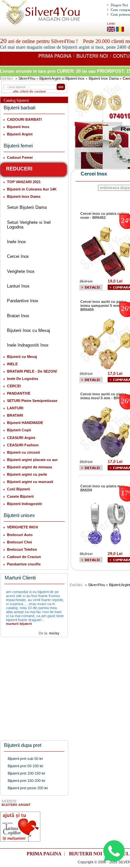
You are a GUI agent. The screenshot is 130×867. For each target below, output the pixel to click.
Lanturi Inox (18, 286)
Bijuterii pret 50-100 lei (25, 766)
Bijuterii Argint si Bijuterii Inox (62, 78)
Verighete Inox (21, 271)
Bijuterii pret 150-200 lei (26, 781)
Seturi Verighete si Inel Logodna (29, 225)
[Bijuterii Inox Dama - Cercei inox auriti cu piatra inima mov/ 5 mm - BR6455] (91, 467)
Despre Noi (119, 5)
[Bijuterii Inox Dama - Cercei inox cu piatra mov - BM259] (91, 559)
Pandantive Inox (22, 300)
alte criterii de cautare (29, 91)
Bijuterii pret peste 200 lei (28, 788)
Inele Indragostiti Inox (28, 345)
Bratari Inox (18, 315)
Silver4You (26, 78)
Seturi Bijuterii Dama (27, 207)
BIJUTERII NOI (92, 55)
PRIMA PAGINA (54, 55)
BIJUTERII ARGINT (16, 805)
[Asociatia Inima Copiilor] (20, 827)
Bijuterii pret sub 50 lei (25, 759)
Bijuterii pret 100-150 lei (26, 773)
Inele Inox (16, 241)
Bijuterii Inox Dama (104, 78)
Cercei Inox (18, 256)
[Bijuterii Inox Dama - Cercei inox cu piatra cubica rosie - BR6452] (91, 287)
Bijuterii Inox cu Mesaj (28, 330)
